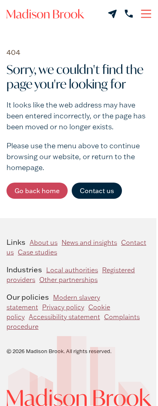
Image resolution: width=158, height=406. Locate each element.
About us (44, 242)
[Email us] (112, 14)
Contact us (97, 191)
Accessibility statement (64, 317)
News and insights (89, 242)
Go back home (37, 191)
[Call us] (129, 14)
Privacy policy (63, 307)
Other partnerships (68, 280)
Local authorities (72, 270)
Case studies (37, 252)
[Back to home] (45, 13)
